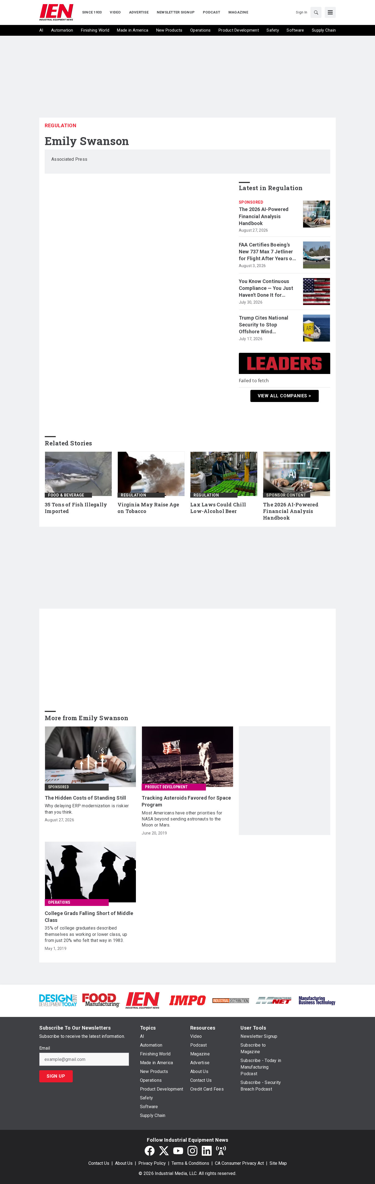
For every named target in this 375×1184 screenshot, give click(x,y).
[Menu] (330, 12)
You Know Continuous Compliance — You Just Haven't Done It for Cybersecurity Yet (266, 288)
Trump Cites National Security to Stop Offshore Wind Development (264, 325)
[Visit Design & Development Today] (58, 1000)
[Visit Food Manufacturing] (101, 1000)
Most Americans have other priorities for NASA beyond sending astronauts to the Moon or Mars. (182, 819)
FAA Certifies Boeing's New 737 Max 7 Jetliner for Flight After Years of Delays (266, 252)
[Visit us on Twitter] (164, 1151)
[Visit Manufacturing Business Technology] (317, 1000)
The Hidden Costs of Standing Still (85, 798)
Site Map (278, 1163)
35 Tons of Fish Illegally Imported (76, 507)
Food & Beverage (66, 495)
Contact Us (98, 1163)
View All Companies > (284, 395)
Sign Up (56, 1076)
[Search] (315, 12)
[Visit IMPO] (187, 1000)
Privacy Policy (152, 1163)
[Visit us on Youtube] (178, 1151)
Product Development (166, 787)
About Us (124, 1163)
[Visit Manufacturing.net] (274, 1000)
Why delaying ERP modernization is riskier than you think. (87, 808)
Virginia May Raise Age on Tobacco (148, 507)
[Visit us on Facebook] (150, 1151)
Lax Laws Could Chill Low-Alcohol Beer (218, 507)
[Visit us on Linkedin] (207, 1151)
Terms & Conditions (190, 1163)
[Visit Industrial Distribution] (231, 1000)
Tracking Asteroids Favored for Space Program (186, 801)
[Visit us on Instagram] (192, 1151)
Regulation (60, 125)
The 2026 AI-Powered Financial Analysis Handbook (264, 216)
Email (44, 1048)
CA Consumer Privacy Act (239, 1163)
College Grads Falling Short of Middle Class (89, 916)
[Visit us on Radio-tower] (221, 1151)
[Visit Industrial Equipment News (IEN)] (142, 1000)
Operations (59, 902)
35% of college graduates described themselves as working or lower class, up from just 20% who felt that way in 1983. (86, 934)
